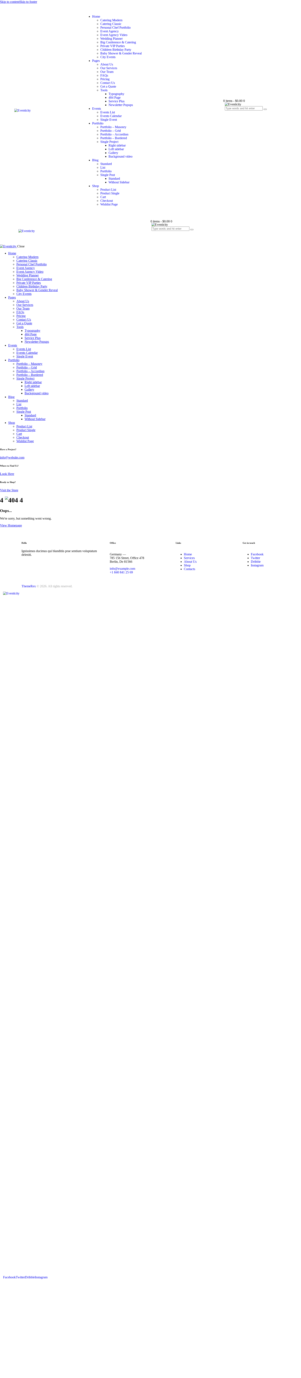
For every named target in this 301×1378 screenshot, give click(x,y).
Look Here (7, 474)
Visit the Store (9, 490)
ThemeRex (29, 586)
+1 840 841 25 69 (121, 572)
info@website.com (12, 457)
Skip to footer (28, 1)
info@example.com (122, 568)
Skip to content (9, 1)
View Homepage (11, 525)
